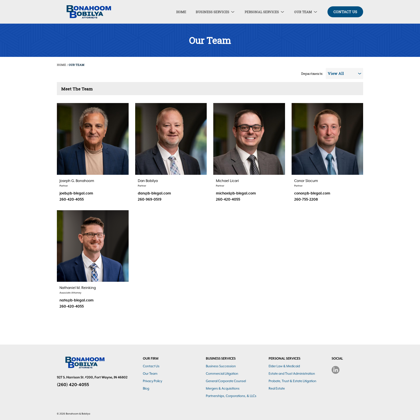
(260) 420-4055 (73, 384)
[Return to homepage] (87, 11)
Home (61, 65)
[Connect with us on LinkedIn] (336, 370)
